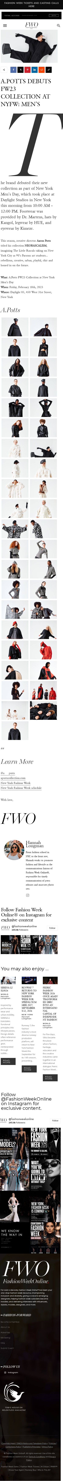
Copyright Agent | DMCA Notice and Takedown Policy (25, 1443)
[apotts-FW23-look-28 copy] (15, 549)
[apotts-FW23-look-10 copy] (15, 407)
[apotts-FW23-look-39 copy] (15, 650)
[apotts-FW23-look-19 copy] (15, 468)
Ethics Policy (47, 1447)
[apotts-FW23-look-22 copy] (43, 488)
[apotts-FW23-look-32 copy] (15, 589)
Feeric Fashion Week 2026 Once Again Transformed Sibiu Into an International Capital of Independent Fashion (50, 1003)
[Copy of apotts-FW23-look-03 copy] (15, 730)
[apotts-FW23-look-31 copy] (43, 569)
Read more (7, 1061)
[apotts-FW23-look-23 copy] (15, 508)
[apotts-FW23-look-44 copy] (43, 690)
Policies (52, 1443)
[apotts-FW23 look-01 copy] (15, 327)
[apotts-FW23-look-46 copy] (43, 710)
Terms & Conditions (37, 1456)
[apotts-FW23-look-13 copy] (15, 427)
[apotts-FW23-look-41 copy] (15, 670)
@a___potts (8, 773)
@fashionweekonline (24, 926)
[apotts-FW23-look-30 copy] (15, 569)
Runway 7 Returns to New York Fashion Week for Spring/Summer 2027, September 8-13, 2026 (29, 999)
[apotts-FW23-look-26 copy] (43, 528)
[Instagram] (27, 895)
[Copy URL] (49, 70)
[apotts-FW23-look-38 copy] (43, 629)
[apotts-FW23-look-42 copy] (43, 670)
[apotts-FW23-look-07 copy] (43, 367)
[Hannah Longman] (14, 869)
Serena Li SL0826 (6, 989)
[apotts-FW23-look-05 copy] (43, 347)
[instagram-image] (10, 944)
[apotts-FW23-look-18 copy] (43, 448)
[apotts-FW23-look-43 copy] (15, 690)
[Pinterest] (27, 70)
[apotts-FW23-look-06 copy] (15, 367)
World (4, 994)
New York (27, 1014)
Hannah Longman (35, 844)
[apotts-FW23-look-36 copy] (43, 609)
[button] (5, 26)
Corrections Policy (13, 1447)
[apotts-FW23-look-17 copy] (15, 448)
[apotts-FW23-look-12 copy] (43, 407)
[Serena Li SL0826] (8, 980)
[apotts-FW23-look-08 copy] (15, 387)
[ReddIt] (42, 70)
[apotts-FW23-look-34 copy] (15, 609)
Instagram (13, 1372)
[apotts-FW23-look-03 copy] (15, 347)
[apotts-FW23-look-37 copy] (15, 629)
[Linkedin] (34, 70)
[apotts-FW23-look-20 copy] (43, 468)
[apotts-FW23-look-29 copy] (43, 549)
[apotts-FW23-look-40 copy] (43, 650)
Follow (52, 928)
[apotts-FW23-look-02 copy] (43, 327)
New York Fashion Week (15, 783)
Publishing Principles (32, 1447)
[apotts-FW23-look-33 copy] (43, 589)
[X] (20, 70)
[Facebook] (13, 70)
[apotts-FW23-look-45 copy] (15, 710)
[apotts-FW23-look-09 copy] (43, 387)
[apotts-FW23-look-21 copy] (15, 488)
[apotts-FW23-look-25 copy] (15, 528)
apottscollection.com (13, 778)
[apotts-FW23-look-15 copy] (43, 427)
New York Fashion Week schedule (21, 788)
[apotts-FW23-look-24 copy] (43, 508)
